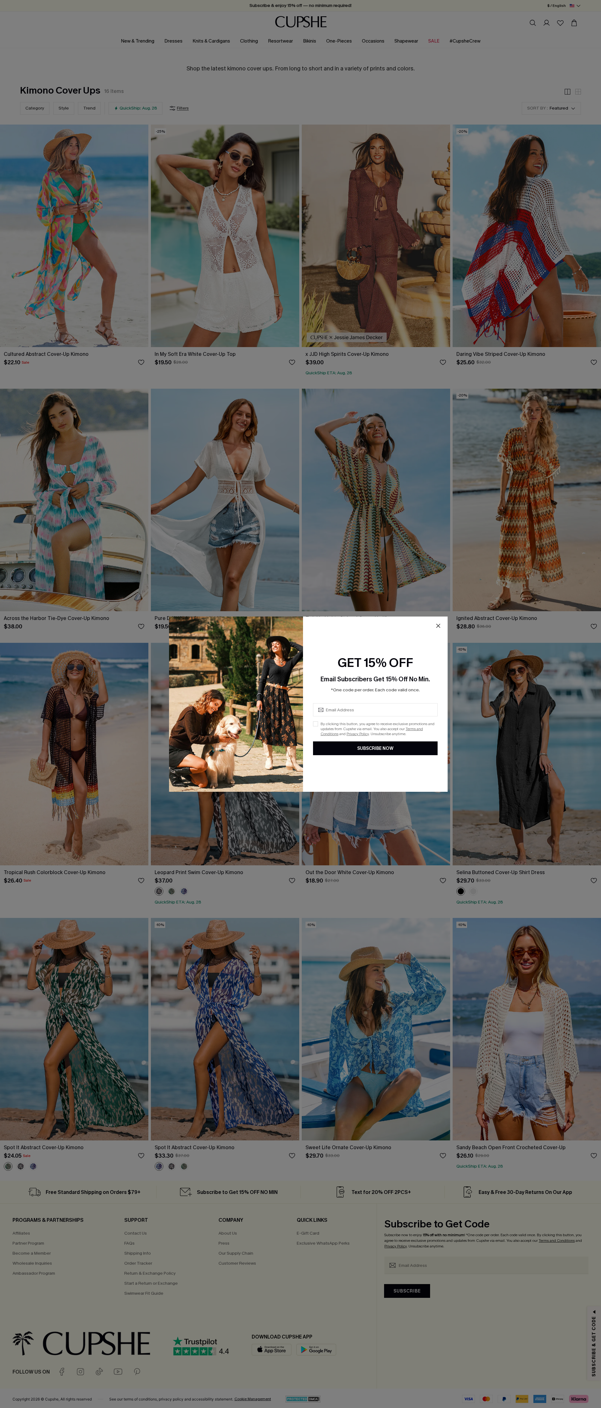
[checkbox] (315, 723)
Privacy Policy (358, 733)
